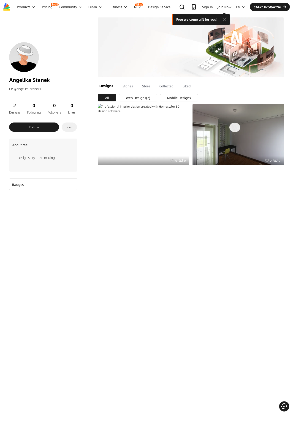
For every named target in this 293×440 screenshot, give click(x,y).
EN (238, 6)
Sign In (207, 6)
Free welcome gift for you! (196, 19)
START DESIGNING (267, 6)
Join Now (224, 6)
